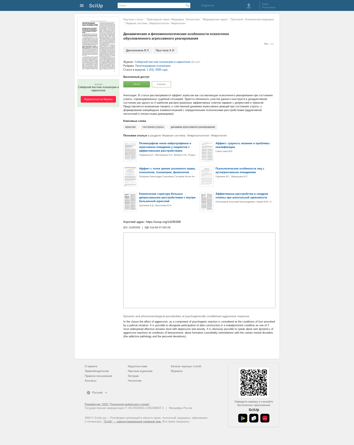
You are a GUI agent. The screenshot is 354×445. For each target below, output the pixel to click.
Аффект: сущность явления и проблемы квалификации (243, 145)
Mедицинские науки (215, 19)
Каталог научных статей (186, 366)
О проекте (91, 366)
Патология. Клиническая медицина (252, 19)
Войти (265, 4)
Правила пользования (98, 376)
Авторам (133, 376)
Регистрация (268, 7)
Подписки (207, 5)
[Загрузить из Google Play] (242, 418)
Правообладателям (97, 371)
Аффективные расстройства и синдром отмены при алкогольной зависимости (242, 195)
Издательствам (137, 366)
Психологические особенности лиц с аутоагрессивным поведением (240, 170)
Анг (272, 44)
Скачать (161, 84)
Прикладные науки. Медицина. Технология (173, 19)
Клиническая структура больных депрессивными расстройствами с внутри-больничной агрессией (167, 197)
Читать (136, 84)
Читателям (134, 380)
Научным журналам (140, 371)
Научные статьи (133, 19)
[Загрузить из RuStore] (254, 418)
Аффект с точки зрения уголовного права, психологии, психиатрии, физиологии (167, 170)
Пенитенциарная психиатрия (152, 65)
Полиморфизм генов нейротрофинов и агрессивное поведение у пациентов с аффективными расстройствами (165, 147)
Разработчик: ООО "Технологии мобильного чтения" (117, 404)
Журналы (177, 371)
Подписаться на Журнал (98, 99)
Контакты (90, 380)
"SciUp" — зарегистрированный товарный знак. (132, 421)
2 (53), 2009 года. (157, 69)
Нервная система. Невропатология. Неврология (155, 23)
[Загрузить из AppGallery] (265, 418)
